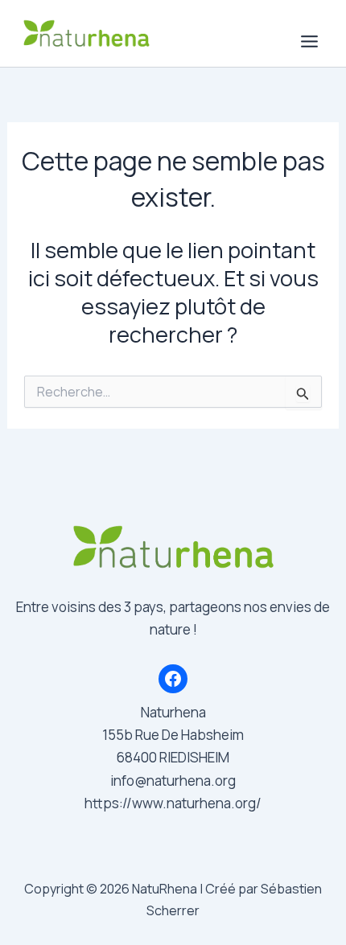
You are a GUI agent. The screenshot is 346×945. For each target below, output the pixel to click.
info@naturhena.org (173, 780)
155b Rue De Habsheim (173, 734)
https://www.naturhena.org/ (173, 803)
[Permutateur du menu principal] (310, 41)
